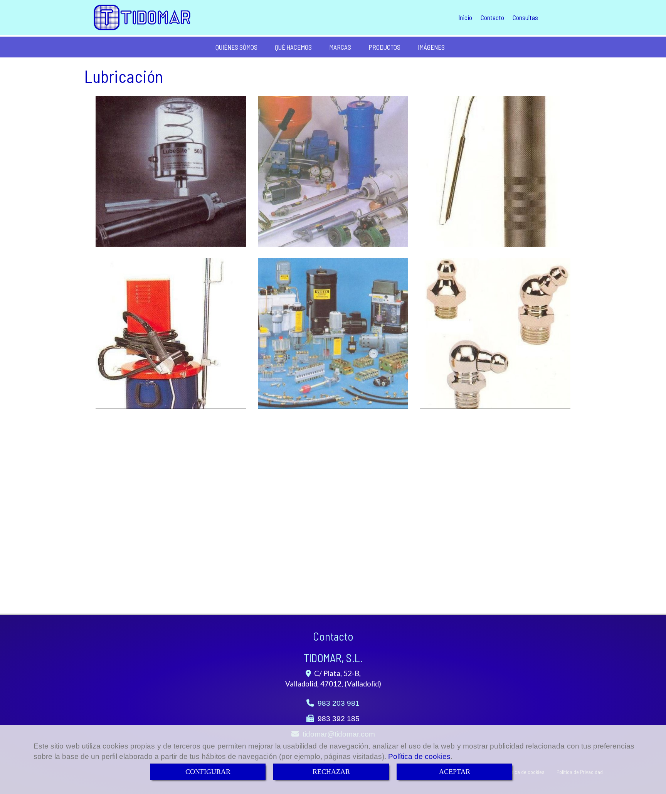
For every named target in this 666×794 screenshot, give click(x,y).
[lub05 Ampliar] (495, 333)
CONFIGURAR (207, 771)
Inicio (465, 17)
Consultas (525, 17)
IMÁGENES (431, 47)
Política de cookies (419, 756)
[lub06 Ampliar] (333, 333)
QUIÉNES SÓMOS (236, 47)
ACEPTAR (454, 771)
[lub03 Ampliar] (495, 171)
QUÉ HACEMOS (293, 47)
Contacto (492, 17)
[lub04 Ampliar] (171, 333)
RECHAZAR (331, 771)
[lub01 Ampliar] (171, 171)
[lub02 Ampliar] (333, 171)
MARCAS (340, 47)
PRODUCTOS (384, 47)
